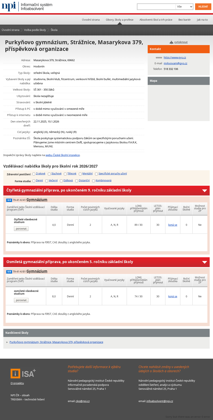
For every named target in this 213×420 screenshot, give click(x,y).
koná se (172, 225)
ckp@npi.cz (83, 401)
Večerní (53, 180)
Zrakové (40, 173)
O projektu (17, 383)
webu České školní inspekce (63, 155)
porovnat (21, 228)
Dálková (68, 180)
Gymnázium (36, 199)
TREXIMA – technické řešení (28, 399)
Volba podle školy (35, 30)
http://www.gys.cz (175, 57)
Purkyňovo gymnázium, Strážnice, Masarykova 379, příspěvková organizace (56, 342)
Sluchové (56, 173)
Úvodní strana (91, 19)
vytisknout (181, 42)
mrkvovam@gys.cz (175, 63)
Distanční (84, 180)
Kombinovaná (103, 180)
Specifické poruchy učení (113, 173)
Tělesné (71, 173)
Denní (39, 180)
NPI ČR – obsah (20, 395)
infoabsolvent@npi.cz (159, 401)
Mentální (87, 173)
